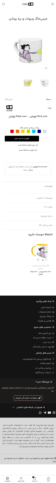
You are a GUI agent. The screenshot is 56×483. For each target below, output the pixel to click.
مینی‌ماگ (9, 99)
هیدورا (40, 268)
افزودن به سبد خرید (21, 138)
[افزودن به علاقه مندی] (38, 260)
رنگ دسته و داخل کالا (29, 128)
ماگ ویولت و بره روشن (40, 265)
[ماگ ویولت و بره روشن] (40, 251)
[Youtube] (49, 412)
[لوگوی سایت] (28, 4)
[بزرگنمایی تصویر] (46, 68)
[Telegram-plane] (45, 412)
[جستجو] (3, 4)
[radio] (44, 131)
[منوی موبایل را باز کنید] (52, 4)
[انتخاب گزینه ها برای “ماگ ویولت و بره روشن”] (43, 260)
